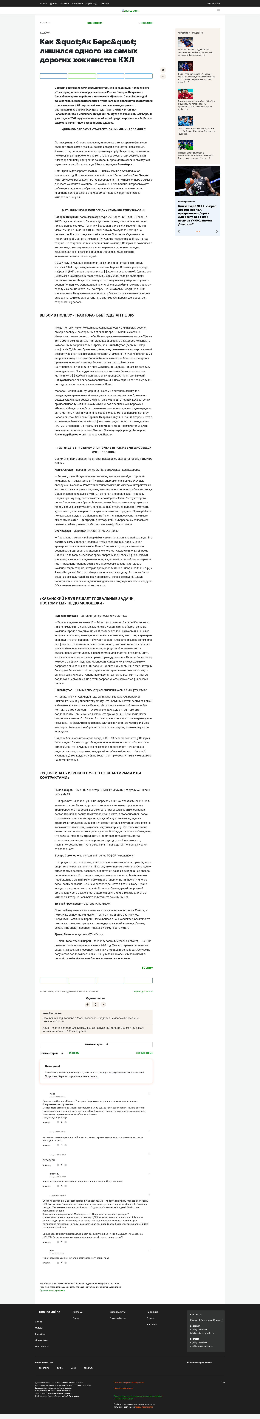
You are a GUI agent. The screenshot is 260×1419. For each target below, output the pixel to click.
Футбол (53, 3)
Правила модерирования (52, 1290)
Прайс (76, 1318)
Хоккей (43, 3)
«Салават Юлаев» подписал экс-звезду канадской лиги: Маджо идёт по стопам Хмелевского (195, 52)
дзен (73, 1368)
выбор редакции (186, 201)
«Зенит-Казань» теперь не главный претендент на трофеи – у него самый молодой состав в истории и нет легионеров (197, 213)
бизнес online (213, 3)
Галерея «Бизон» (118, 1318)
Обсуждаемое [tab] (196, 33)
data (52, 1250)
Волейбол (64, 3)
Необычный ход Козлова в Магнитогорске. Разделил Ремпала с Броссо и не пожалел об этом (196, 155)
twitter (60, 1368)
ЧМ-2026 (105, 3)
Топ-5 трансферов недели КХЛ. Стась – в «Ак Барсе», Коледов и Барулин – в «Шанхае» (196, 131)
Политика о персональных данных (129, 1383)
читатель (54, 1174)
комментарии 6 (94, 23)
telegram (88, 1368)
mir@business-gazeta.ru (201, 1346)
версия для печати (143, 991)
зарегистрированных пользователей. (123, 1072)
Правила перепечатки (123, 1388)
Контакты (152, 1324)
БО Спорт (147, 967)
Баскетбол (77, 3)
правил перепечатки (144, 1407)
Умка (52, 1094)
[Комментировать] (163, 70)
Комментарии (96, 1044)
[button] (178, 231)
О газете (151, 1318)
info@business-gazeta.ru (202, 1333)
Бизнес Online (49, 1312)
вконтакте (44, 1368)
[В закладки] (163, 77)
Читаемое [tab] (183, 33)
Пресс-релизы (42, 1346)
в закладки (147, 23)
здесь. (94, 1076)
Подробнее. (51, 1076)
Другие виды (92, 3)
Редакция (152, 1312)
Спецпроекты (117, 1312)
